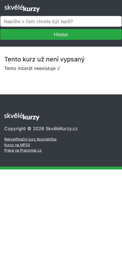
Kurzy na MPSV (17, 145)
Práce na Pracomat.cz (23, 150)
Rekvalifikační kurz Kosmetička (30, 139)
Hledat (61, 34)
